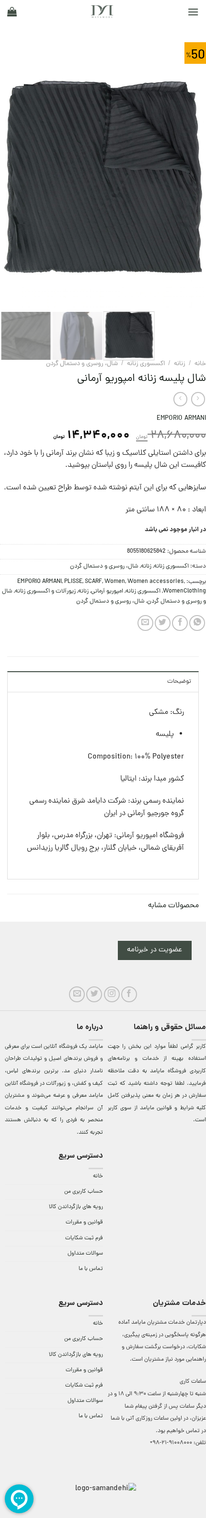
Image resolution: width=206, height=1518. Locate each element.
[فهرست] (193, 12)
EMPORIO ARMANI (181, 419)
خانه (200, 364)
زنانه (179, 364)
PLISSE (73, 581)
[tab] (103, 681)
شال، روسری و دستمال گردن (82, 364)
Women (114, 581)
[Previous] (189, 176)
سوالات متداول (85, 1253)
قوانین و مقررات (84, 1222)
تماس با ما (91, 1269)
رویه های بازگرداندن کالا (76, 1207)
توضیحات (179, 681)
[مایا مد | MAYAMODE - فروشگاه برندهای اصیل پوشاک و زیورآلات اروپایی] (102, 11)
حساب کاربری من (83, 1191)
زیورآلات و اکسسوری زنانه (45, 591)
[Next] (9, 176)
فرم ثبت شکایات (84, 1238)
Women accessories (155, 581)
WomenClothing (184, 591)
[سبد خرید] (12, 11)
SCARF (93, 581)
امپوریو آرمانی (107, 591)
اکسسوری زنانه (146, 364)
